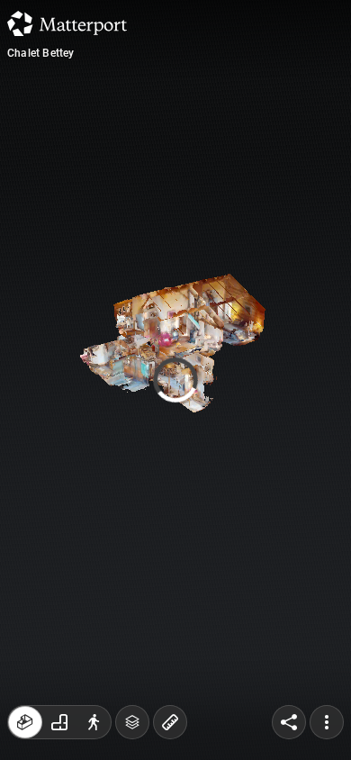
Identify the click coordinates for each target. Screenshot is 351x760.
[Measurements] (170, 722)
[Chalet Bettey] (175, 380)
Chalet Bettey (41, 53)
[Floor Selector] (132, 722)
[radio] (25, 722)
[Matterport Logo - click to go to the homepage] (67, 23)
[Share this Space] (289, 722)
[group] (59, 722)
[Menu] (327, 722)
